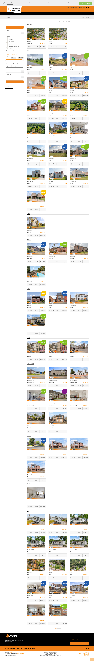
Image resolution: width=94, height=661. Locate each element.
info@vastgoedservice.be (77, 639)
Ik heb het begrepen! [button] (85, 3)
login (84, 7)
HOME (30, 13)
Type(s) (8, 36)
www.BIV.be (87, 652)
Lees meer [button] (10, 4)
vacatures (70, 7)
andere (10, 48)
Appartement (12, 38)
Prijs (7, 56)
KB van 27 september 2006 (84, 653)
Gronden (11, 39)
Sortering (8, 74)
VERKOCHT (58, 13)
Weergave (8, 69)
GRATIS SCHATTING (76, 13)
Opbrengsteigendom (14, 46)
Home (83, 17)
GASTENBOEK (66, 13)
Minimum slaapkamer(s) (12, 63)
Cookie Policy (86, 655)
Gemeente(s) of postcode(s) (13, 50)
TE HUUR (43, 13)
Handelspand (12, 41)
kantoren (75, 7)
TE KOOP (36, 13)
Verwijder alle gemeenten (12, 54)
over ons (80, 7)
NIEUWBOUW (50, 13)
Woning (10, 43)
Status (7, 30)
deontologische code (49, 656)
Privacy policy (86, 654)
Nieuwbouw (11, 44)
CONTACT (86, 13)
